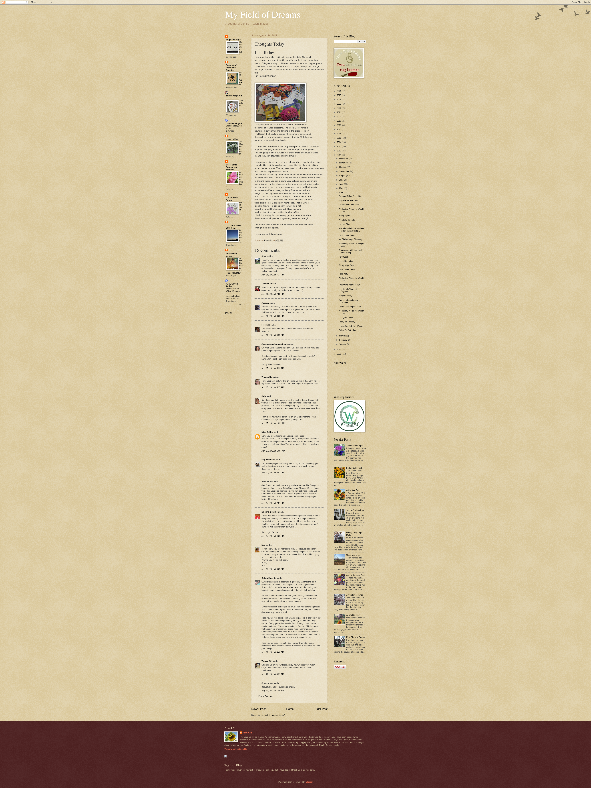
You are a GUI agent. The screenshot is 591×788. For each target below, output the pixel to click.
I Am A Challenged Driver (350, 306)
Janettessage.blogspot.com (274, 344)
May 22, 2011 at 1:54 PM (272, 690)
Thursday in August (355, 445)
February (343, 340)
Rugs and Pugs (233, 40)
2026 (339, 91)
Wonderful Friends (347, 220)
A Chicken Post (353, 490)
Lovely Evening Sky (241, 236)
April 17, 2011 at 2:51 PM (272, 503)
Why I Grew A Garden (348, 200)
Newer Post (258, 709)
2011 (339, 155)
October (343, 167)
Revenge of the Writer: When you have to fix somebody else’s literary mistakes (233, 294)
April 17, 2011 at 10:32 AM (273, 423)
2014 (339, 142)
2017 (339, 129)
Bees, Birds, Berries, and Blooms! (231, 167)
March (342, 336)
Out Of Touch (240, 206)
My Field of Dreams (262, 14)
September (344, 171)
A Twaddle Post (353, 615)
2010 (339, 349)
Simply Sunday (345, 296)
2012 (339, 151)
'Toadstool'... (241, 103)
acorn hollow (232, 139)
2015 (339, 138)
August (342, 175)
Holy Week (343, 257)
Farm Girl (247, 733)
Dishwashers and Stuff (349, 205)
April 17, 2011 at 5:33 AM (272, 368)
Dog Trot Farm (268, 459)
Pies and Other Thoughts (350, 196)
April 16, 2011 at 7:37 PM (272, 275)
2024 (339, 99)
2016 (339, 133)
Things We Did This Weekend (352, 326)
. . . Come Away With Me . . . (233, 226)
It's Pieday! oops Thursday (350, 239)
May (341, 188)
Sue (263, 545)
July (341, 180)
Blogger (309, 782)
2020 (339, 117)
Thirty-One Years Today (349, 285)
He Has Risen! (345, 224)
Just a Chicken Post (355, 510)
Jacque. (265, 303)
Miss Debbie (267, 432)
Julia (263, 396)
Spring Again (344, 215)
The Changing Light (241, 147)
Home (290, 709)
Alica (263, 256)
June (341, 184)
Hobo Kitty (343, 274)
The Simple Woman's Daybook (348, 290)
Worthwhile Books (231, 254)
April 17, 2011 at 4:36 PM (272, 536)
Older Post (321, 709)
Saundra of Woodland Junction (231, 67)
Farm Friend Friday (347, 235)
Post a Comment (265, 696)
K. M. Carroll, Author (232, 285)
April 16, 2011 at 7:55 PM (272, 294)
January (343, 344)
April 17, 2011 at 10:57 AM (273, 451)
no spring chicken (270, 512)
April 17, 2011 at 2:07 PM (272, 473)
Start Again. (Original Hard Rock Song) (350, 251)
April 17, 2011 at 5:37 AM (272, 387)
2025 (339, 95)
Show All (242, 305)
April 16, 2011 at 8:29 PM (272, 316)
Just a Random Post (355, 575)
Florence (265, 325)
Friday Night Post (354, 468)
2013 (339, 146)
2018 (339, 125)
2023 (339, 104)
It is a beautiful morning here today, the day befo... (351, 229)
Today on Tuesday (347, 322)
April (341, 192)
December (344, 158)
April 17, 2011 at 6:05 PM (272, 569)
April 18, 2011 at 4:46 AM (272, 652)
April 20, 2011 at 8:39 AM (272, 674)
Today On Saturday (347, 330)
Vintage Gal (267, 377)
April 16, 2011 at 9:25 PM (272, 335)
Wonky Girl (266, 661)
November (344, 163)
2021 (339, 112)
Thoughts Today (346, 261)
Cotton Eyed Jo (268, 578)
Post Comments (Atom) (274, 715)
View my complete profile (235, 749)
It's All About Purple (232, 199)
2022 (339, 108)
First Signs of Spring (355, 637)
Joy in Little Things (354, 595)
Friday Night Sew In (347, 265)
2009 (339, 354)
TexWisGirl (266, 284)
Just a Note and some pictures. (348, 301)
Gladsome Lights (234, 123)
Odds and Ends (353, 555)
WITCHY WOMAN (241, 78)
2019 (339, 121)
